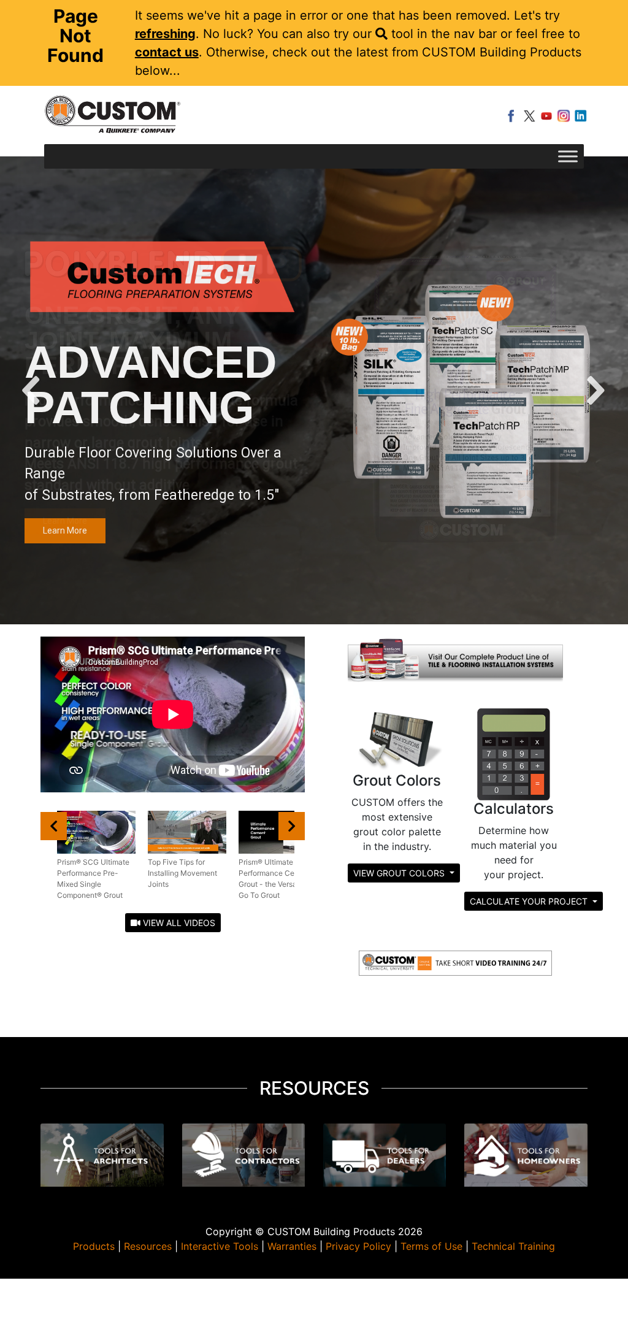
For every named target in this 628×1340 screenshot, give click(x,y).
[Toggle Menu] (568, 156)
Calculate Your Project (530, 901)
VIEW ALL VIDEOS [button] (177, 922)
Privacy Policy (358, 1246)
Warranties (291, 1246)
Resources (148, 1246)
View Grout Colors (400, 873)
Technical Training (513, 1246)
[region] (314, 390)
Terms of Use (431, 1246)
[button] (32, 390)
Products (94, 1246)
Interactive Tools (219, 1246)
